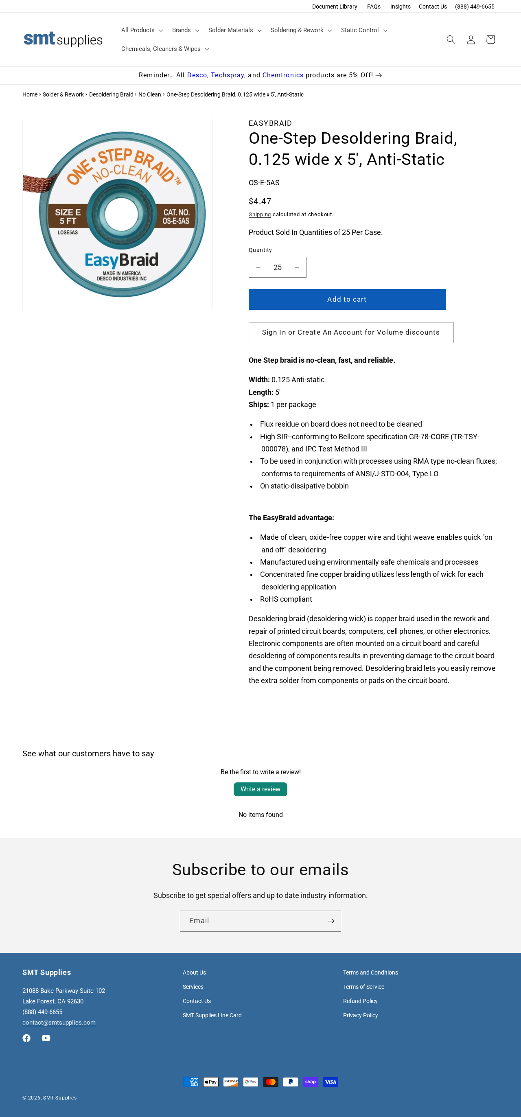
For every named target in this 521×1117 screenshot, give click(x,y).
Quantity (260, 250)
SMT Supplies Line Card (212, 1015)
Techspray (227, 75)
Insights (400, 6)
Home (29, 94)
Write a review (260, 789)
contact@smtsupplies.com (59, 1022)
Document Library (334, 6)
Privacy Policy (360, 1015)
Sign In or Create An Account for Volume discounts (351, 332)
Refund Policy (360, 1001)
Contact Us (433, 6)
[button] (141, 30)
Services (193, 986)
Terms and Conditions (370, 972)
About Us (194, 972)
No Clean (149, 94)
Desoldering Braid (111, 94)
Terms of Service (363, 986)
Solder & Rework (63, 94)
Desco (197, 75)
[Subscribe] (331, 921)
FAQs (374, 6)
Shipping (260, 214)
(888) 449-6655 (475, 6)
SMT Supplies (60, 1098)
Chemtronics (283, 75)
